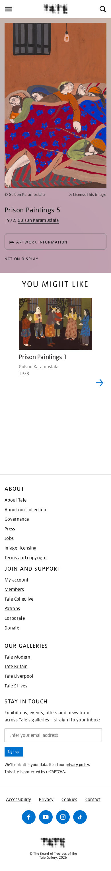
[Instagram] (63, 817)
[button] (102, 9)
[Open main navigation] (21, 9)
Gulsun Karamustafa (38, 220)
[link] (34, 194)
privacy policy (77, 764)
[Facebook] (29, 817)
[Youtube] (46, 817)
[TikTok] (80, 817)
